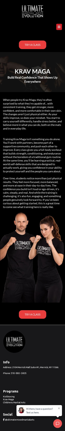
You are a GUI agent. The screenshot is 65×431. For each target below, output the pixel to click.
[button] (58, 27)
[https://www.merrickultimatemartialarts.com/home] (32, 11)
